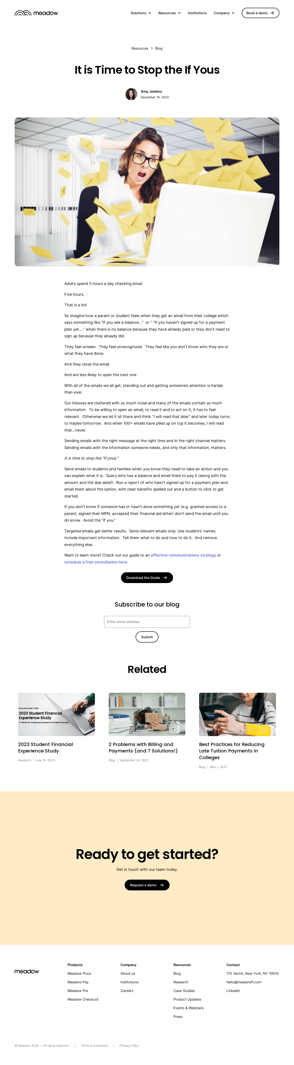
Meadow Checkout (83, 999)
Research (180, 982)
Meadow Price (79, 973)
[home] (36, 12)
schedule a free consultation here (95, 562)
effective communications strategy (184, 555)
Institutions (197, 13)
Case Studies (184, 990)
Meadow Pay (78, 982)
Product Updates (187, 999)
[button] (141, 13)
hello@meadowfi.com (244, 982)
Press (177, 1016)
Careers (127, 990)
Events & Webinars (188, 1008)
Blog (177, 973)
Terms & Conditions (94, 1045)
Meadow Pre (78, 990)
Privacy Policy (129, 1045)
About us (128, 973)
